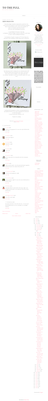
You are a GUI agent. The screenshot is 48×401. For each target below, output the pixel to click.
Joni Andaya (37, 132)
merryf (8, 142)
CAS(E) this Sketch (39, 173)
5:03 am (7, 132)
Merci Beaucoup (39, 278)
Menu (24, 15)
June (37, 235)
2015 (36, 372)
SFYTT (36, 190)
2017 (36, 221)
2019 (36, 218)
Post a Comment (6, 211)
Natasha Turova (38, 144)
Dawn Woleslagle (39, 124)
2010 (36, 380)
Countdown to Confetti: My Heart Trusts (39, 339)
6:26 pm (7, 208)
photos (36, 203)
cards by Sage (38, 193)
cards (36, 191)
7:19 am (7, 145)
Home (16, 213)
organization (37, 202)
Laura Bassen (38, 138)
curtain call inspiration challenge (37, 195)
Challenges (37, 163)
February (38, 369)
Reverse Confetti (39, 189)
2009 (36, 381)
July (37, 233)
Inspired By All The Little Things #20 (39, 285)
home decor (37, 199)
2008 (36, 383)
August (38, 232)
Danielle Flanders (39, 123)
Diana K (8, 135)
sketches (37, 211)
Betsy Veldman (38, 119)
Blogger (41, 392)
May (37, 364)
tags (36, 212)
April (37, 366)
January (38, 370)
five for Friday (38, 198)
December (39, 225)
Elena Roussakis (38, 127)
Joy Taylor (37, 133)
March (37, 367)
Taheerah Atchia (38, 153)
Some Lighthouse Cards (39, 281)
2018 (36, 220)
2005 (36, 387)
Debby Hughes (38, 125)
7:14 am (7, 139)
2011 (36, 378)
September (39, 229)
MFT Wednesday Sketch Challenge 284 (39, 311)
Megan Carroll (10, 195)
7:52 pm (7, 174)
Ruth (8, 163)
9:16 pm (7, 192)
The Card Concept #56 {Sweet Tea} (39, 354)
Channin (36, 120)
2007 (36, 384)
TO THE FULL (11, 7)
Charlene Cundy (38, 122)
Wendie (36, 154)
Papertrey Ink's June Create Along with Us (39, 300)
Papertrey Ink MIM (39, 186)
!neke (8, 148)
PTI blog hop (37, 182)
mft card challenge (39, 200)
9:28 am (7, 152)
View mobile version (16, 215)
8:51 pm (7, 182)
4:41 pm (7, 168)
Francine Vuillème (39, 128)
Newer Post (5, 213)
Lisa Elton (9, 177)
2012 (36, 377)
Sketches (37, 164)
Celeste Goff (10, 171)
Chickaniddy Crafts (39, 174)
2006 (36, 386)
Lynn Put (36, 140)
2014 (36, 373)
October (38, 228)
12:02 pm (7, 160)
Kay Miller (37, 137)
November (38, 226)
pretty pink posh (38, 207)
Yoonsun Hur (37, 155)
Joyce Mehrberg (38, 135)
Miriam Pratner (38, 142)
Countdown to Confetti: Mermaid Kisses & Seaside (39, 344)
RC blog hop (37, 187)
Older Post (28, 213)
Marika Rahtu (37, 141)
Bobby (8, 185)
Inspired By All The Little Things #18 (39, 349)
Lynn (8, 127)
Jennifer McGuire (38, 131)
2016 (36, 223)
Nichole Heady (38, 146)
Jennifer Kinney (38, 129)
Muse (36, 178)
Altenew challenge (39, 170)
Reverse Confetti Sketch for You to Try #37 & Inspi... (39, 318)
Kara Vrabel (37, 136)
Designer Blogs (26, 399)
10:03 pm (7, 198)
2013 (36, 375)
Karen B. (8, 155)
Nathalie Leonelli (38, 145)
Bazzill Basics (38, 172)
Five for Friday (39, 322)
